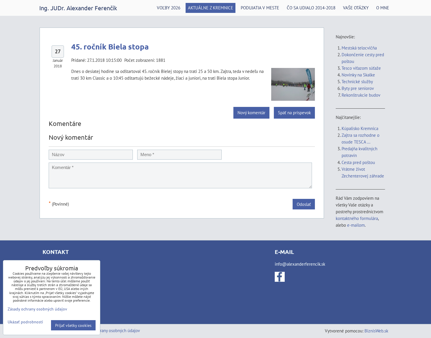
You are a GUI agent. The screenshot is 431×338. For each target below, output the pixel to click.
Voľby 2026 (168, 8)
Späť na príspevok (294, 112)
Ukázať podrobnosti (25, 322)
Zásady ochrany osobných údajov (110, 330)
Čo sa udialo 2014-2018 (311, 8)
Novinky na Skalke (358, 75)
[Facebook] (280, 280)
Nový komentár (251, 112)
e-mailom (356, 225)
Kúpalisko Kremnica (360, 128)
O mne (382, 8)
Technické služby (358, 81)
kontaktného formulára (357, 218)
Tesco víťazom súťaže (361, 68)
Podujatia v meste (260, 8)
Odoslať (304, 204)
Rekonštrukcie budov (361, 95)
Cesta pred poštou (358, 162)
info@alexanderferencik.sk (300, 264)
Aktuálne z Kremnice (210, 8)
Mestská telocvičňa (359, 48)
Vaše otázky (356, 8)
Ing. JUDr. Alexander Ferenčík (78, 7)
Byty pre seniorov (358, 88)
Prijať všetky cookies (73, 325)
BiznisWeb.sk (376, 331)
